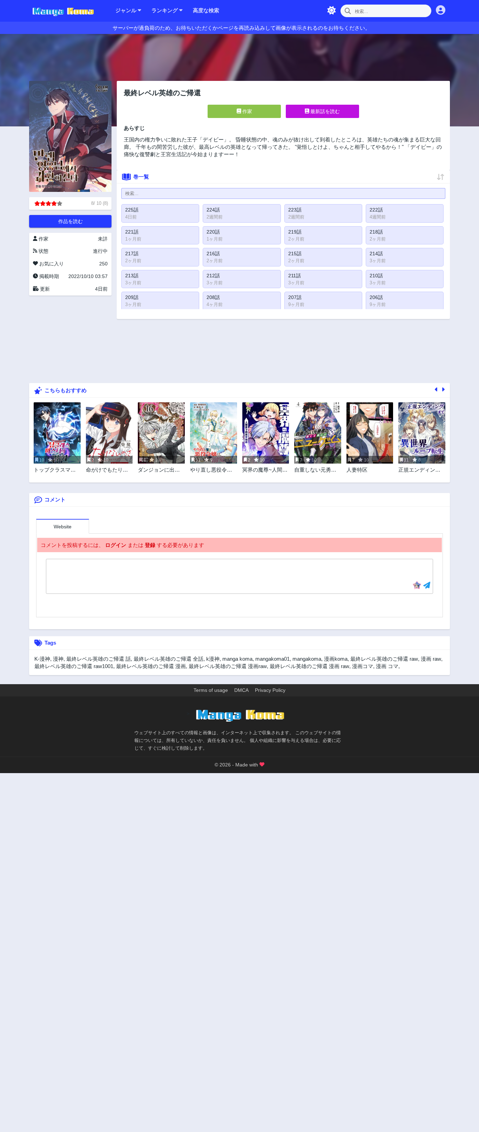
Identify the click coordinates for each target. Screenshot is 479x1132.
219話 (295, 232)
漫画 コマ (387, 666)
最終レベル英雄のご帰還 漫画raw (228, 666)
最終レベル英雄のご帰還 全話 (168, 659)
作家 (246, 111)
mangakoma (306, 659)
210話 (376, 275)
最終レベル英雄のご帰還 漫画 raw (309, 666)
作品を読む (70, 221)
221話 (132, 232)
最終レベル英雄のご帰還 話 (98, 659)
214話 (376, 253)
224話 (213, 210)
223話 (295, 210)
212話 (213, 275)
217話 (132, 253)
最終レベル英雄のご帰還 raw (384, 659)
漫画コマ (362, 666)
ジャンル (126, 10)
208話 (213, 297)
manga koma (237, 659)
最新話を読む (324, 111)
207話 (295, 297)
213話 (132, 275)
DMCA (241, 690)
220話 (213, 232)
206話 (376, 297)
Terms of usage (211, 690)
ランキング (165, 10)
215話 (295, 253)
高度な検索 (206, 10)
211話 (294, 275)
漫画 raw (431, 659)
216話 (213, 253)
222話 (376, 210)
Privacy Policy (270, 690)
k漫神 (213, 659)
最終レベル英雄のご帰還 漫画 (151, 666)
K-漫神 (42, 659)
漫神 (58, 659)
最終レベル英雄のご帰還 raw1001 (73, 666)
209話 (132, 297)
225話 (132, 210)
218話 (376, 232)
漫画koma (336, 659)
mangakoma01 (272, 659)
